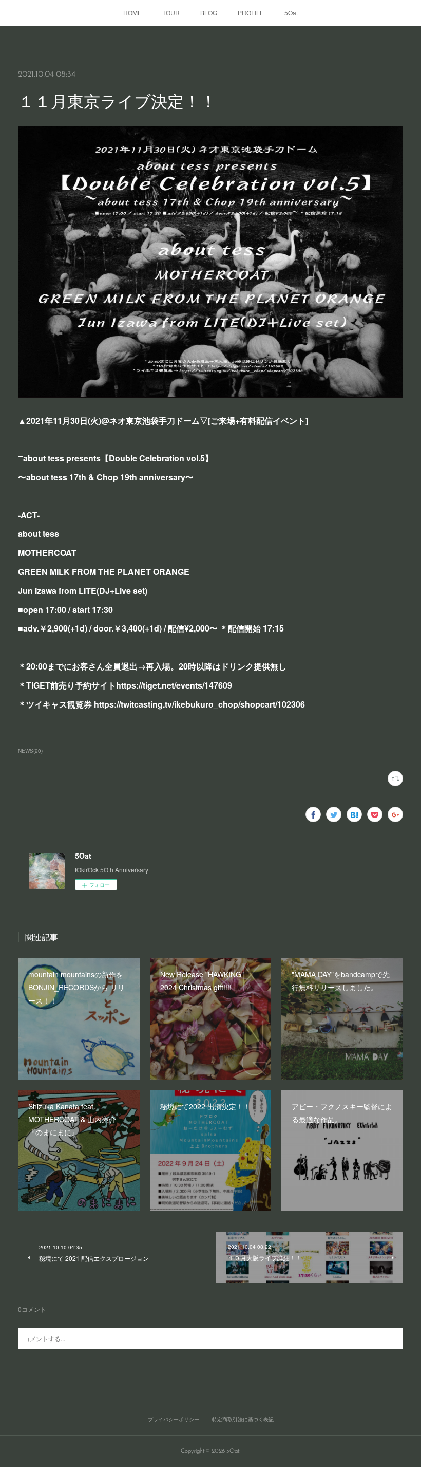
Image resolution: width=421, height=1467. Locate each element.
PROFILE (251, 12)
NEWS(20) (30, 750)
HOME (132, 12)
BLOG (208, 12)
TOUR (171, 12)
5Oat (291, 12)
